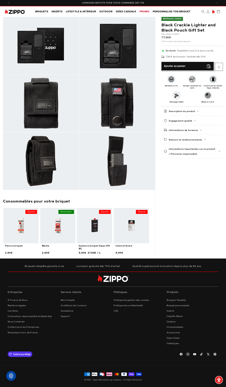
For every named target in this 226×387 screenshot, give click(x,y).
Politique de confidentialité (128, 305)
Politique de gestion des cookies (131, 300)
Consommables (175, 327)
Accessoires (173, 332)
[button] (203, 11)
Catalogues (173, 343)
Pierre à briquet (14, 246)
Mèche (45, 246)
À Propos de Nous (18, 300)
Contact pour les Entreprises (23, 327)
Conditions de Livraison (74, 305)
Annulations (67, 311)
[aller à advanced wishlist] (213, 12)
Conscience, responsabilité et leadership (30, 316)
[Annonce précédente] (8, 3)
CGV (116, 311)
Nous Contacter (16, 322)
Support (65, 316)
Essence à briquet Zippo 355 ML (94, 247)
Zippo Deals (173, 338)
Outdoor (171, 322)
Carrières (13, 311)
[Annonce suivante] (217, 3)
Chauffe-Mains (175, 316)
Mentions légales (17, 305)
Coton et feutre (124, 246)
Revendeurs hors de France (23, 332)
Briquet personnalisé (178, 305)
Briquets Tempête (176, 300)
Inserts (170, 311)
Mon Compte (68, 300)
